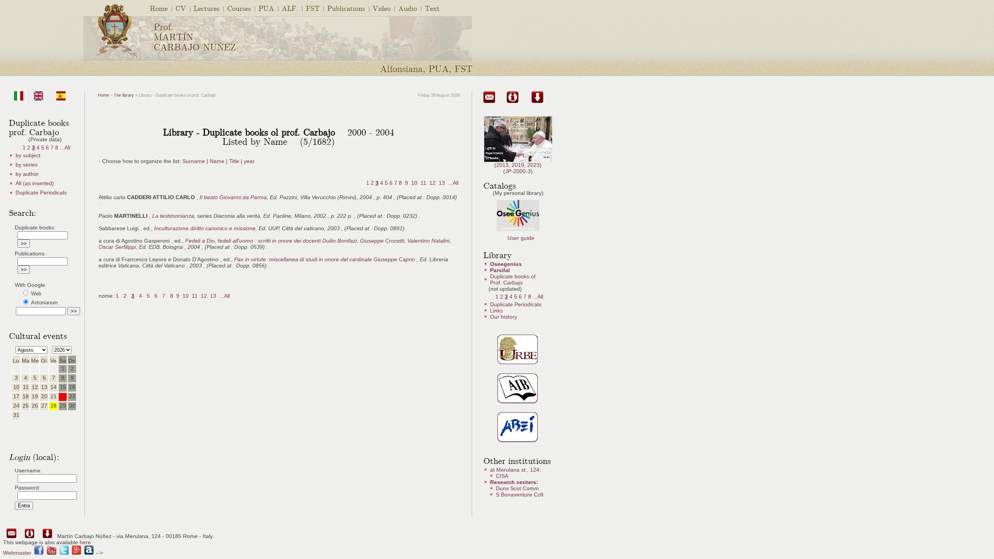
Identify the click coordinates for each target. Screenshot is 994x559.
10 (414, 183)
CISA (502, 476)
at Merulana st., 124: (515, 470)
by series (27, 164)
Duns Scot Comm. (518, 488)
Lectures (206, 8)
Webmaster (17, 553)
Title (234, 161)
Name (217, 161)
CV (181, 8)
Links (496, 310)
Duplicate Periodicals (41, 192)
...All (65, 147)
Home (159, 8)
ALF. (290, 8)
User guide (520, 238)
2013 (502, 165)
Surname (193, 161)
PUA (266, 8)
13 (442, 183)
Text (432, 8)
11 (423, 183)
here (85, 542)
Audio (407, 8)
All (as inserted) (35, 183)
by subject (28, 155)
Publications (346, 8)
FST (313, 8)
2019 (518, 165)
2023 (533, 165)
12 (432, 183)
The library (124, 95)
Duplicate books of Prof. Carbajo (512, 279)
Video (382, 8)
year (249, 161)
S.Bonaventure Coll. (520, 494)
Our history (503, 317)
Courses (239, 8)
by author (27, 174)
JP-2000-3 (518, 171)
